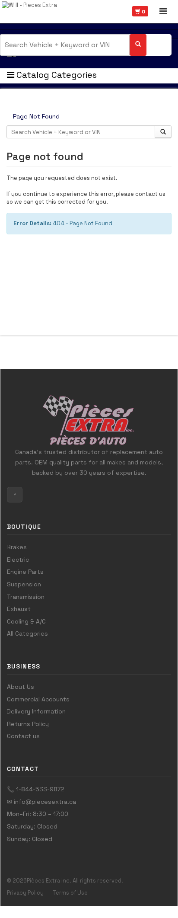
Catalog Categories (55, 74)
